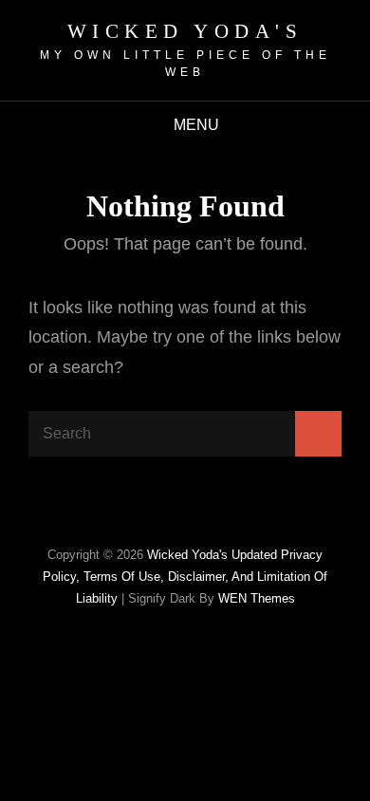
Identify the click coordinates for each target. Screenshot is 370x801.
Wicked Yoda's (185, 31)
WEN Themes (256, 598)
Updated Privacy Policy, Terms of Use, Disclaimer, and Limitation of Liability (185, 576)
